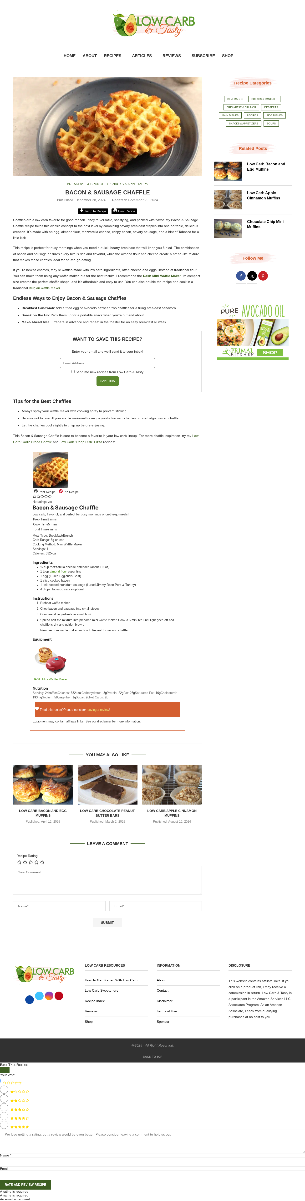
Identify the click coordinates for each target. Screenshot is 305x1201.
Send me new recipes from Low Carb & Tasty (109, 372)
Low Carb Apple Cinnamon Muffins (263, 195)
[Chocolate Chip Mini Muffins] (228, 228)
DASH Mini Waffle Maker (50, 679)
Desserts (271, 107)
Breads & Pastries (264, 99)
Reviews (172, 56)
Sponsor (163, 1021)
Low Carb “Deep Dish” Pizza (81, 442)
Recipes (112, 56)
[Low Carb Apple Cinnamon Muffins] (172, 785)
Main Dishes (230, 115)
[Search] (239, 56)
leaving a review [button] (98, 710)
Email (4, 1169)
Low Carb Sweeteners (101, 990)
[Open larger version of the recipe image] (50, 454)
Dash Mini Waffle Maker (162, 276)
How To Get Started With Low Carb (111, 980)
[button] (34, 497)
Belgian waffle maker (44, 288)
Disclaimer (165, 1001)
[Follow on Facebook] (241, 276)
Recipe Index (95, 1001)
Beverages (235, 99)
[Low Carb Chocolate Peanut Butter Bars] (107, 785)
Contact (162, 990)
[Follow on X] (252, 276)
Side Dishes (274, 115)
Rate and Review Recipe (25, 1184)
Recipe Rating (27, 856)
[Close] (5, 1070)
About (90, 56)
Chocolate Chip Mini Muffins (265, 224)
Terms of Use (167, 1011)
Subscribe (203, 56)
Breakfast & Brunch (241, 107)
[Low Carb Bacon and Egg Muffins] (43, 785)
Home (70, 56)
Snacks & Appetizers (243, 123)
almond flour (58, 571)
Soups (271, 123)
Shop (227, 56)
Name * (5, 1155)
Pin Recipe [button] (71, 492)
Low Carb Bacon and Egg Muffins (266, 166)
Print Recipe (126, 211)
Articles (142, 56)
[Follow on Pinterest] (263, 276)
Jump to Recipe (95, 211)
